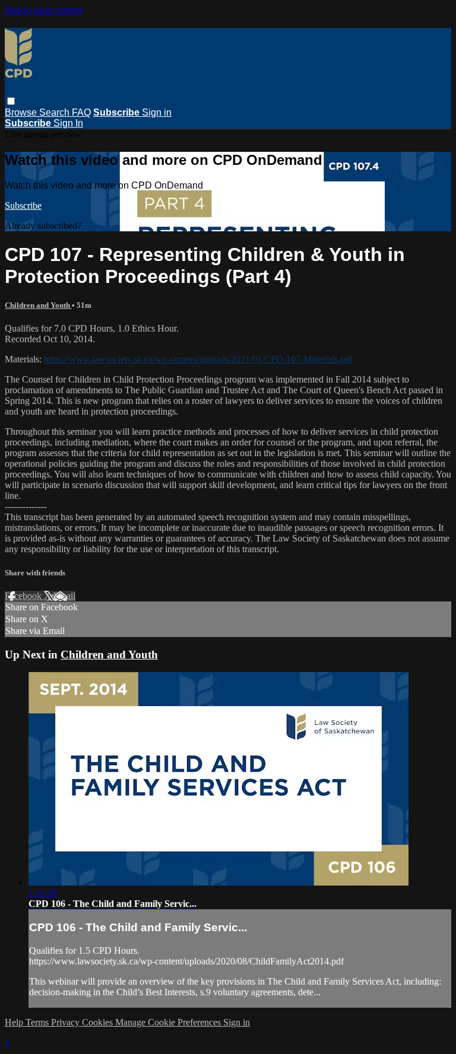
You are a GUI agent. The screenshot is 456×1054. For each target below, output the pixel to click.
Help (15, 1022)
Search (55, 112)
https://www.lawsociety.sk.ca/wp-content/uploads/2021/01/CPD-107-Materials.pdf (198, 359)
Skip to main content (43, 10)
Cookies (98, 1022)
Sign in (157, 112)
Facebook (24, 596)
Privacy (66, 1022)
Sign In (68, 123)
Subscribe (23, 205)
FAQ (81, 112)
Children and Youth (38, 305)
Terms (38, 1022)
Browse (22, 112)
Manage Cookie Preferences (169, 1022)
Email (64, 596)
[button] (11, 101)
